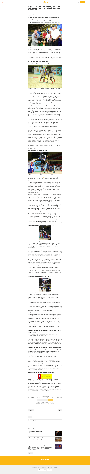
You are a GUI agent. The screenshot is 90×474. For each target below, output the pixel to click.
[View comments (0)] (31, 15)
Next (59, 410)
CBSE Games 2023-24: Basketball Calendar (37, 437)
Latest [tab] (31, 428)
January (29, 432)
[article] (45, 433)
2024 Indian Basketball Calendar (35, 431)
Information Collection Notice (45, 403)
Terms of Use (49, 402)
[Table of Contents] (1, 237)
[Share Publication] (78, 2)
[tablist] (32, 417)
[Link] (26, 61)
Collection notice (55, 467)
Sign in (87, 2)
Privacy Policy (52, 403)
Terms (51, 467)
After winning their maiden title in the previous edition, (39, 177)
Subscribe (82, 2)
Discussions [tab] (35, 428)
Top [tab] (29, 428)
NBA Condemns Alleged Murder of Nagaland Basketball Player (40, 446)
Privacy (48, 467)
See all (30, 453)
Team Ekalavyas (34, 433)
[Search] (76, 2)
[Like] (29, 15)
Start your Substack (42, 469)
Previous (31, 410)
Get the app (50, 469)
